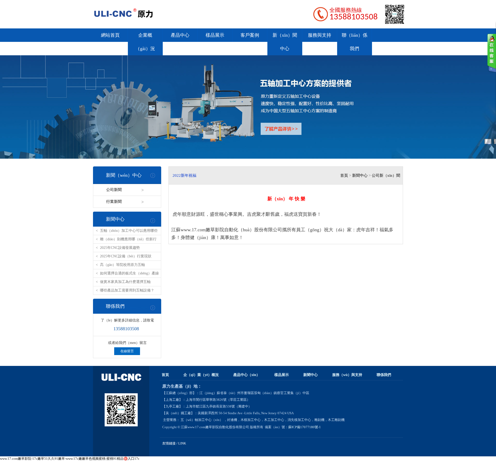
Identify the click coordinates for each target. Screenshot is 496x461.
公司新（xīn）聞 (386, 175)
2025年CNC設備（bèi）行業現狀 (125, 256)
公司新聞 (114, 190)
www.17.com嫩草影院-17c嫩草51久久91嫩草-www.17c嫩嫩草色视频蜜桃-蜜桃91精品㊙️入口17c (70, 458)
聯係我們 (115, 306)
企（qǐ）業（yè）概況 (201, 375)
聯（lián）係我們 (354, 42)
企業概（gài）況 (145, 42)
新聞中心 (115, 219)
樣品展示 (215, 35)
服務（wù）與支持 (347, 375)
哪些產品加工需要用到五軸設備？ (127, 290)
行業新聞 (114, 201)
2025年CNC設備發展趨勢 (120, 248)
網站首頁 (110, 35)
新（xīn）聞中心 (285, 42)
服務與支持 (319, 35)
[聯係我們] (491, 53)
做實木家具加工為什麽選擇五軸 (125, 282)
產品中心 (180, 35)
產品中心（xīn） (246, 375)
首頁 (344, 175)
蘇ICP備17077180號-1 (305, 427)
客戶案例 (250, 35)
